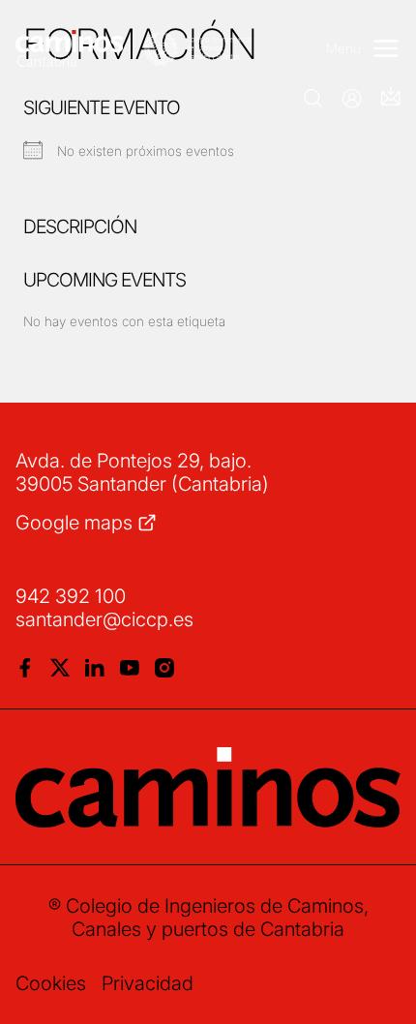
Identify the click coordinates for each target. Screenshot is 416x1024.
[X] (60, 668)
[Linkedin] (94, 668)
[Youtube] (129, 668)
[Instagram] (164, 668)
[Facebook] (25, 668)
